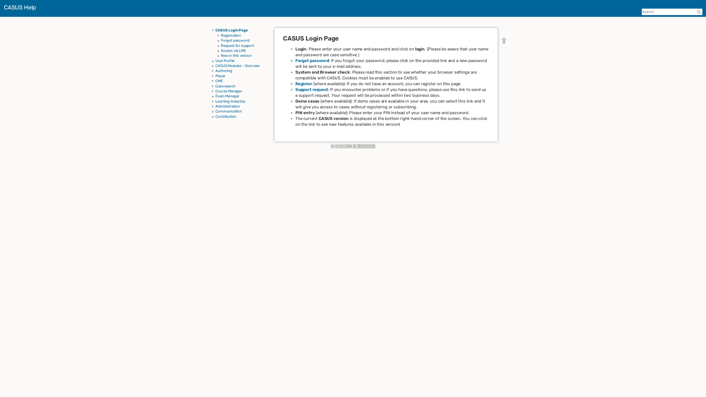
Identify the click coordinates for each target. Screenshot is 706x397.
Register (303, 83)
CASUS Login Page (231, 30)
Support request (311, 89)
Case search (225, 86)
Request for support (237, 46)
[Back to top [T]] (504, 40)
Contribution (225, 116)
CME (219, 81)
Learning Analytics (230, 101)
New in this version (236, 55)
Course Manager (228, 91)
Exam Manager (227, 96)
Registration (231, 35)
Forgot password (235, 40)
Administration (227, 106)
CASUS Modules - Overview (237, 66)
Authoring (223, 71)
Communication (228, 111)
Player (220, 76)
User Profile (224, 61)
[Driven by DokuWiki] (364, 146)
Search (699, 12)
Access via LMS (233, 51)
